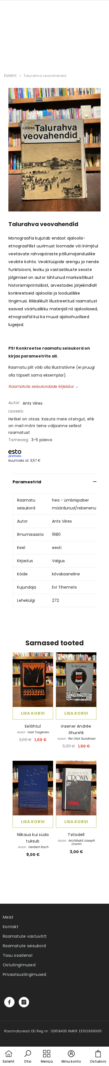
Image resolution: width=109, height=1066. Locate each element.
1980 (56, 534)
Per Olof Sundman (81, 738)
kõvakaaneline (66, 574)
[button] (27, 1057)
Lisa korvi (33, 713)
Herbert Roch (38, 847)
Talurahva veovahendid (45, 75)
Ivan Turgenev (38, 732)
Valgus (58, 561)
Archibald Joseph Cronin (81, 842)
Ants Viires (32, 403)
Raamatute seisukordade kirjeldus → (43, 386)
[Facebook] (9, 1002)
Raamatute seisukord (24, 946)
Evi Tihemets (64, 587)
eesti (56, 547)
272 (55, 600)
